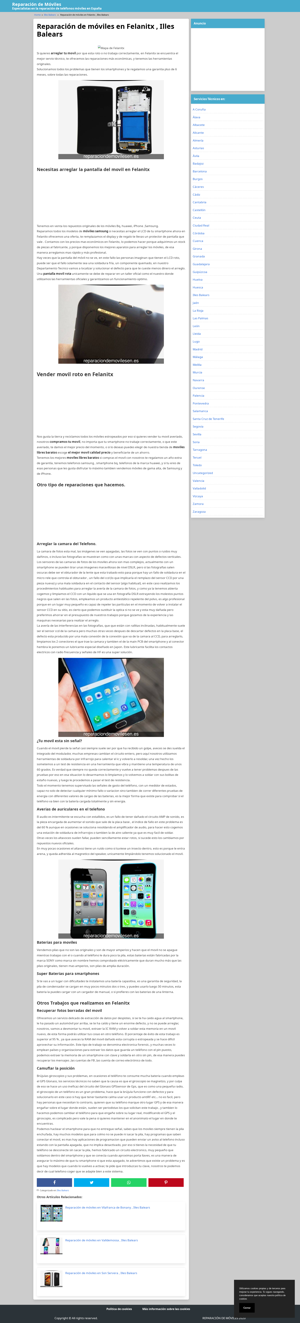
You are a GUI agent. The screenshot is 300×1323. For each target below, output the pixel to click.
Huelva (198, 279)
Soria (196, 442)
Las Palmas (200, 318)
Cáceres (198, 187)
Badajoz (198, 163)
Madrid (197, 349)
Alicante (198, 133)
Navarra (198, 380)
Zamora (198, 504)
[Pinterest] (165, 1182)
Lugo (196, 341)
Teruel (197, 457)
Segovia (198, 426)
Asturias (198, 148)
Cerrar (247, 1307)
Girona (197, 249)
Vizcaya (198, 496)
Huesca (198, 287)
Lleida (197, 334)
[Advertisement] (111, 199)
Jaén (196, 303)
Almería (198, 140)
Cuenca (198, 241)
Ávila (196, 156)
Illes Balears (50, 14)
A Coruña (199, 109)
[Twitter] (91, 1182)
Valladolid (199, 488)
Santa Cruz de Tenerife (208, 419)
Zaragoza (199, 512)
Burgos (198, 179)
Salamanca (200, 411)
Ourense (199, 388)
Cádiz (196, 195)
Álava (196, 117)
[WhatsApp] (128, 1182)
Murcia (197, 372)
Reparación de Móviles (36, 4)
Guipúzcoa (200, 272)
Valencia (198, 481)
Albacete (199, 125)
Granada (199, 256)
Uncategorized (203, 473)
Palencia (198, 396)
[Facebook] (54, 1182)
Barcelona (200, 171)
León (196, 326)
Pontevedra (201, 403)
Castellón (199, 210)
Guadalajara (201, 264)
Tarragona (200, 450)
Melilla (197, 365)
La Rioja (198, 311)
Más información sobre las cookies (166, 1309)
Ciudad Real (201, 225)
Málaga (198, 357)
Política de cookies (119, 1309)
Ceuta (197, 218)
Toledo (197, 465)
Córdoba (199, 233)
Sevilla (197, 434)
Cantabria (199, 202)
